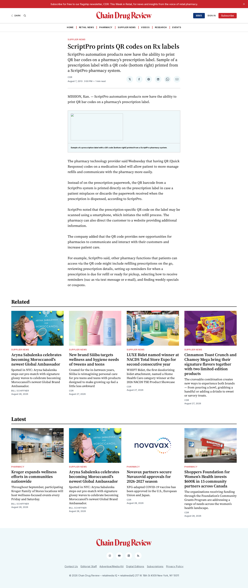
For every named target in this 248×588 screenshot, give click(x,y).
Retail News (86, 27)
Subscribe (227, 15)
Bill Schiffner (20, 390)
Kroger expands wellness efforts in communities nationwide (34, 476)
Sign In (212, 15)
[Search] (24, 15)
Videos (145, 27)
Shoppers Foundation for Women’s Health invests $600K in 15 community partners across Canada (207, 479)
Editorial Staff (89, 566)
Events (176, 27)
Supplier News (127, 27)
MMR (199, 15)
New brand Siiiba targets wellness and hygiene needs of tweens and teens (94, 359)
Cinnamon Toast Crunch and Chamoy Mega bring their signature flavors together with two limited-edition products (210, 364)
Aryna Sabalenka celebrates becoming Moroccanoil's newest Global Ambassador (36, 359)
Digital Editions (135, 566)
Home (70, 27)
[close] (244, 4)
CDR (70, 77)
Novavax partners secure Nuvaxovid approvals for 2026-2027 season (149, 476)
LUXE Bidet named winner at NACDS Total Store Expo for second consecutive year (153, 359)
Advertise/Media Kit (111, 566)
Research (161, 27)
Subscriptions (155, 566)
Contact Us (71, 566)
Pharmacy (105, 27)
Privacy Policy (175, 566)
